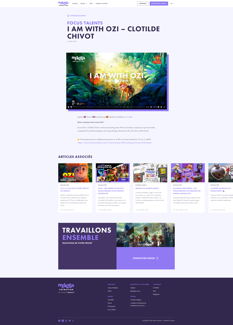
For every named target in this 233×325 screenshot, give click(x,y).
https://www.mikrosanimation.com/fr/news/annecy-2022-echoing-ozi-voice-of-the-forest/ (115, 142)
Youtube (129, 117)
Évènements (111, 306)
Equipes (132, 288)
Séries (110, 291)
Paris (154, 291)
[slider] (108, 107)
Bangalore (156, 294)
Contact (143, 3)
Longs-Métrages (113, 288)
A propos (75, 3)
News (91, 3)
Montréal (156, 288)
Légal (133, 296)
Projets (83, 3)
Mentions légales (135, 300)
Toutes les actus (78, 16)
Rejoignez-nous (158, 3)
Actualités (111, 300)
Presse (110, 303)
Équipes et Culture (101, 3)
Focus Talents (112, 309)
